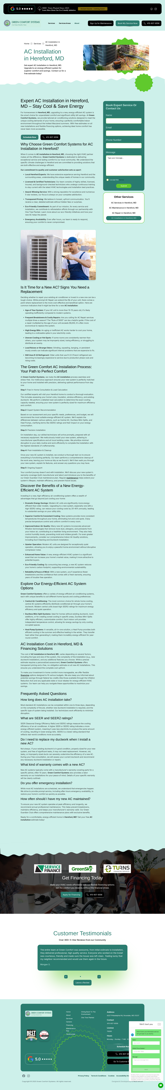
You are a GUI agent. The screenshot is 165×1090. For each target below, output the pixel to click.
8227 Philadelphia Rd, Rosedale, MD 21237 (123, 1015)
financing (25, 675)
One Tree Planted (87, 1018)
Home (68, 1012)
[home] (22, 23)
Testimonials (70, 1034)
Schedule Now (29, 137)
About (77, 23)
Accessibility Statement (125, 1076)
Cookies (111, 1076)
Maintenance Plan (71, 1030)
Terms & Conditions (98, 1076)
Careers (69, 1022)
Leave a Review (82, 983)
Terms (121, 180)
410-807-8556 (112, 1023)
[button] (52, 23)
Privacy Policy (83, 1076)
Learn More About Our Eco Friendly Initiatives (59, 10)
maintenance (72, 478)
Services (37, 43)
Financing (69, 1025)
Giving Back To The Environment (88, 1013)
